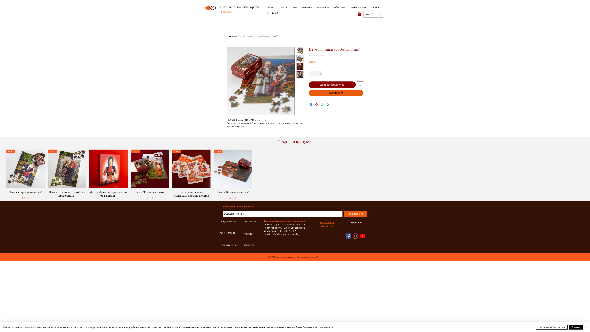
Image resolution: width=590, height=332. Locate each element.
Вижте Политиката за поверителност (314, 327)
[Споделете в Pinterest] (317, 104)
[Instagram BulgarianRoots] (355, 236)
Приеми (576, 327)
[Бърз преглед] (108, 169)
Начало (231, 36)
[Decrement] (311, 73)
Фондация (226, 12)
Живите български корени (239, 7)
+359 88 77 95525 (287, 230)
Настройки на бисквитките (552, 327)
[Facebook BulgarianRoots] (348, 236)
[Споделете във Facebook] (311, 104)
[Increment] (321, 73)
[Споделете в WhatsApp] (322, 104)
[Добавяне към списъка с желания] (360, 84)
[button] (359, 14)
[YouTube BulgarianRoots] (362, 236)
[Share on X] (328, 104)
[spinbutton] (316, 73)
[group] (295, 180)
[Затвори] (586, 327)
